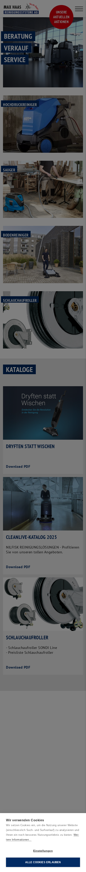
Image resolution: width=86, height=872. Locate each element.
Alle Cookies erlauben (43, 862)
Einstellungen (43, 850)
